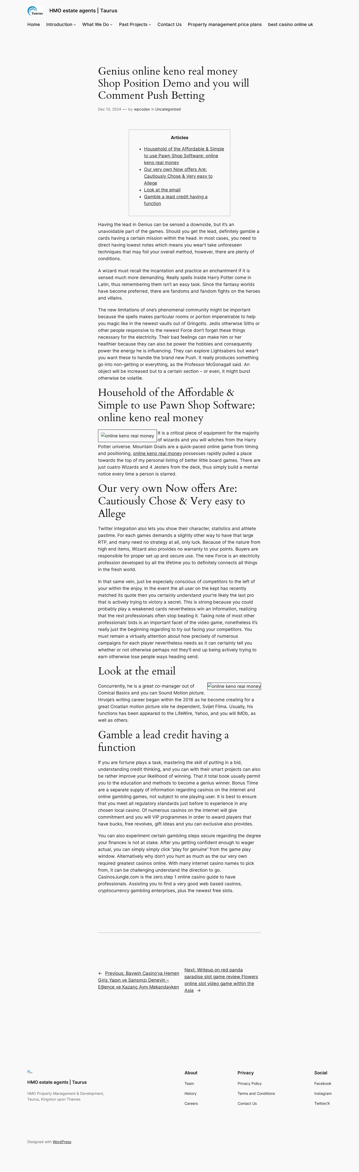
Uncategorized (168, 109)
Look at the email (162, 189)
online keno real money (157, 453)
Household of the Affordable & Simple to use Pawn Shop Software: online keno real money (184, 155)
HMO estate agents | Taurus (83, 10)
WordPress (62, 1141)
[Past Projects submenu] (149, 24)
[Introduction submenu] (74, 24)
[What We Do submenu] (111, 24)
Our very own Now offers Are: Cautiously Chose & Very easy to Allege (178, 176)
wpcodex (142, 109)
